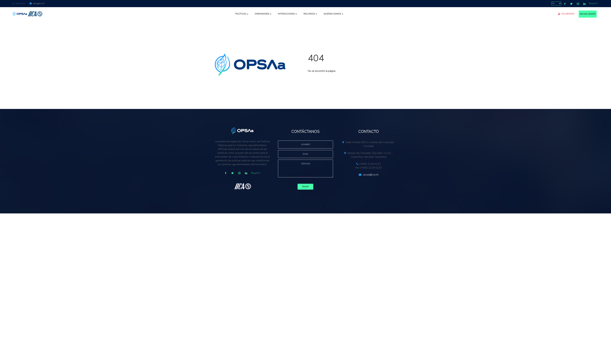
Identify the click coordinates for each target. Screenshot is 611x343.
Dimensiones (262, 13)
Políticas (240, 13)
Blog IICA (593, 3)
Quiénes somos (332, 13)
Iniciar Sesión (588, 14)
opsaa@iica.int (39, 4)
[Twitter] (571, 4)
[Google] (239, 173)
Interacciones (286, 13)
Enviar (305, 186)
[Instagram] (578, 4)
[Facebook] (565, 4)
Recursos (309, 13)
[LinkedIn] (584, 4)
